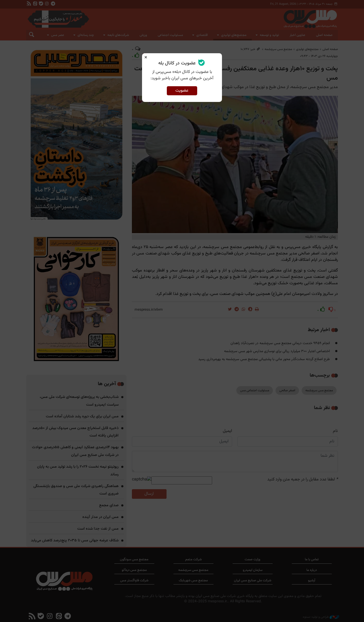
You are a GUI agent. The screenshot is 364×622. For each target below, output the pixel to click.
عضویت (181, 90)
